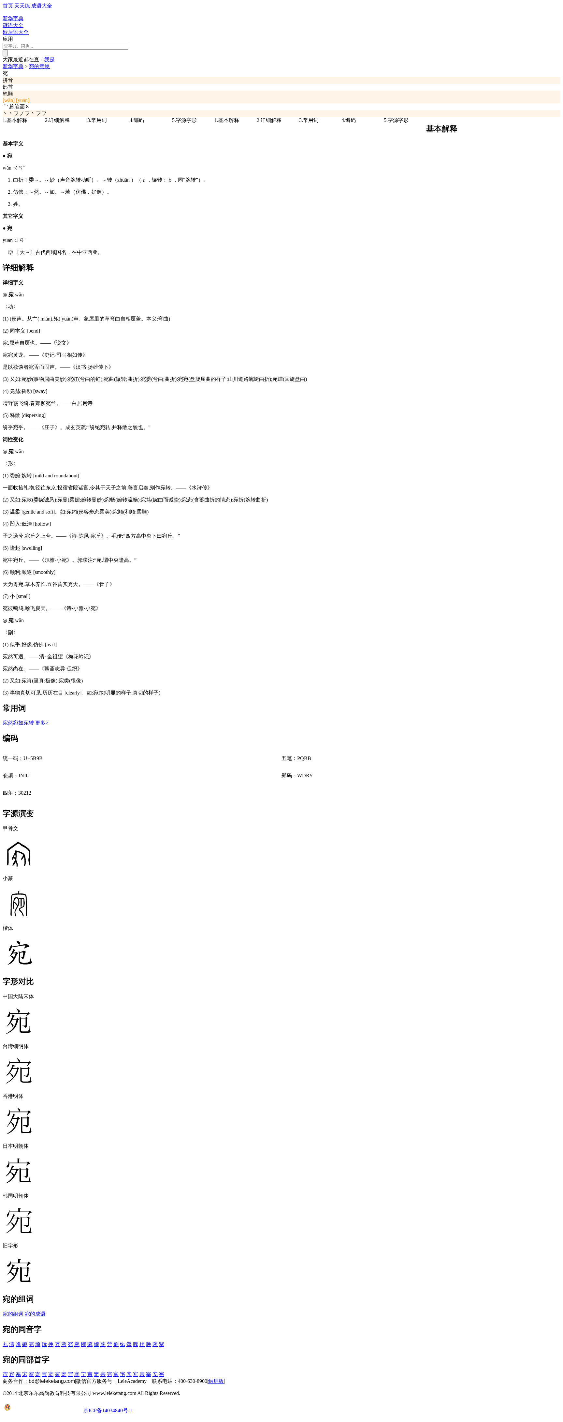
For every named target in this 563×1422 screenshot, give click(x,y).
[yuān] (22, 100)
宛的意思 (39, 66)
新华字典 (13, 66)
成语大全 (41, 5)
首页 (8, 5)
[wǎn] (9, 100)
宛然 (8, 723)
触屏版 (216, 1381)
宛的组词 (13, 1314)
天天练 (22, 5)
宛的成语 (35, 1314)
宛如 (18, 723)
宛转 (28, 723)
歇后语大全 (16, 32)
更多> (42, 723)
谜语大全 (13, 25)
